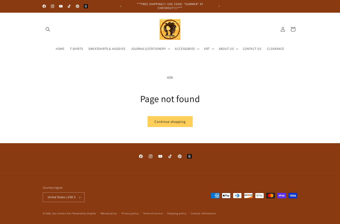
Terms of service (153, 213)
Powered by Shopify (84, 213)
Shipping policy (176, 213)
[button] (48, 29)
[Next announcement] (219, 6)
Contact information (203, 213)
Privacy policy (130, 213)
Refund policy (109, 213)
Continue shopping (170, 121)
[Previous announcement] (121, 6)
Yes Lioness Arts (62, 213)
